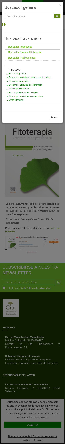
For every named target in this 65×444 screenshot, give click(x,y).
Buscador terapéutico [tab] (20, 46)
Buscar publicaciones (19, 89)
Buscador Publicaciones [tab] (22, 57)
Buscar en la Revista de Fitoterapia (25, 85)
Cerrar (54, 117)
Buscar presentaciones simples (23, 92)
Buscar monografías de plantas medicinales (29, 77)
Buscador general (17, 73)
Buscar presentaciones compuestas (26, 96)
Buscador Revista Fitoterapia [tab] (24, 52)
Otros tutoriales (16, 100)
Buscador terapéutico (19, 81)
